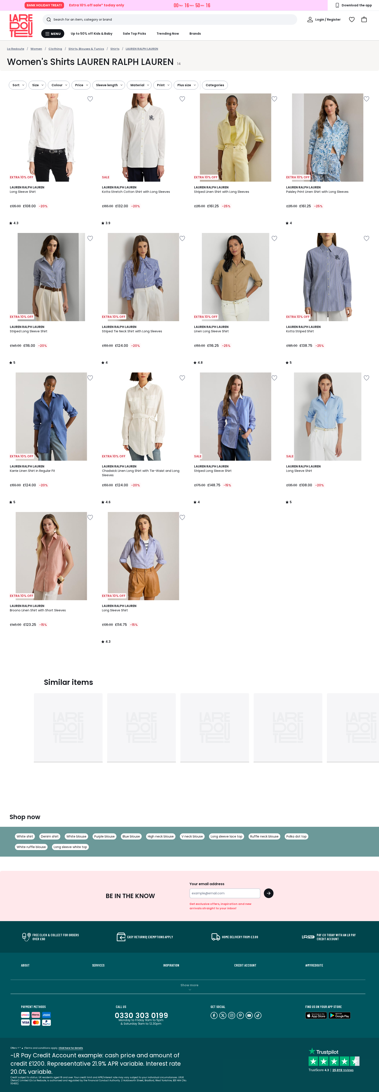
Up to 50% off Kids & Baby (92, 33)
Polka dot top (296, 836)
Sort (16, 85)
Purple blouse (104, 836)
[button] (364, 19)
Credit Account (245, 965)
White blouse (76, 836)
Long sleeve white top (70, 847)
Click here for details (71, 1048)
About (25, 965)
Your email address (207, 883)
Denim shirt (50, 836)
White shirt (25, 836)
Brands (195, 33)
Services (98, 965)
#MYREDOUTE (314, 965)
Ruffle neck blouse (264, 836)
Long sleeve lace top (226, 836)
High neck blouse (161, 836)
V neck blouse (192, 836)
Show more (189, 985)
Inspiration (171, 965)
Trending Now (168, 33)
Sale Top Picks (134, 33)
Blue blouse (131, 836)
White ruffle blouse (31, 847)
